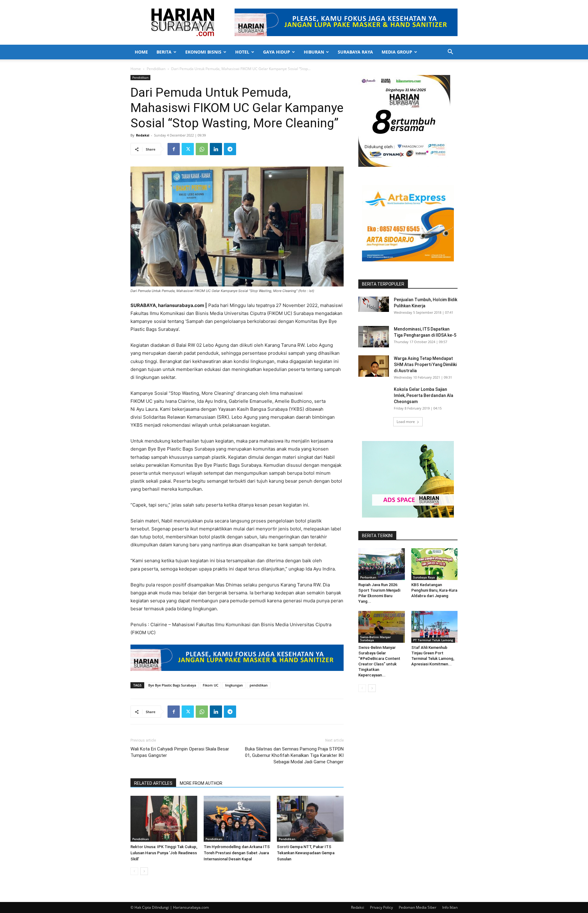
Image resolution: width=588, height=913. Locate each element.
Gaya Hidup (276, 52)
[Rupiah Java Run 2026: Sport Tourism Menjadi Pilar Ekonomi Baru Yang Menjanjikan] (381, 564)
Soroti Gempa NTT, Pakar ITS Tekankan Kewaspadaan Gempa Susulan (305, 852)
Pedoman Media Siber (417, 907)
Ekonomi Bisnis (203, 52)
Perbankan (368, 577)
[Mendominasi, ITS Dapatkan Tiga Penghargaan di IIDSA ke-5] (373, 336)
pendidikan (259, 685)
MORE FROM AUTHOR (201, 783)
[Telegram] (230, 149)
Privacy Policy (381, 907)
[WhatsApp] (202, 149)
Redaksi (142, 135)
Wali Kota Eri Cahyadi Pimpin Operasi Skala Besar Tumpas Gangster (179, 752)
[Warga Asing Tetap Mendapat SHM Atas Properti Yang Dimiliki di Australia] (373, 366)
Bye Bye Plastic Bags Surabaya (172, 685)
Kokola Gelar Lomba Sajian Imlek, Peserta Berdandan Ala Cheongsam (423, 395)
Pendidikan (156, 68)
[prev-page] (134, 871)
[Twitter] (188, 149)
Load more (406, 421)
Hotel (242, 52)
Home (141, 52)
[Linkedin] (216, 149)
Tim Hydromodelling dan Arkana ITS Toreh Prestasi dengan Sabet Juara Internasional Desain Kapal (237, 852)
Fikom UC (210, 685)
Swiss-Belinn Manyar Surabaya (375, 638)
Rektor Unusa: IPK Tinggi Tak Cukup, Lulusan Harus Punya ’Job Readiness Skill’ (163, 852)
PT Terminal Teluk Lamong (433, 640)
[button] (450, 52)
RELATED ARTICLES (153, 783)
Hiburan (314, 52)
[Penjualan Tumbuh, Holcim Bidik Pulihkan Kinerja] (373, 304)
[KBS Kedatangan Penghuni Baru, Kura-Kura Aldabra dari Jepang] (434, 564)
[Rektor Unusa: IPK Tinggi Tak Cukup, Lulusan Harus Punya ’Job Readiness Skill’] (163, 819)
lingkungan (234, 685)
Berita (164, 52)
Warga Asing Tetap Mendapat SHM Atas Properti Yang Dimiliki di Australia (425, 364)
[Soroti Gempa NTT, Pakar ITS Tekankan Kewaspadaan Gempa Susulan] (310, 819)
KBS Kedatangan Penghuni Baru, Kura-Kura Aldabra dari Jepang (434, 590)
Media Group (397, 52)
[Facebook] (174, 149)
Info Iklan (450, 907)
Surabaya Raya (355, 52)
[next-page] (144, 871)
